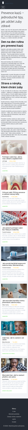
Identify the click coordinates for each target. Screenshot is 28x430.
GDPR (14, 419)
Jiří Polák (4, 161)
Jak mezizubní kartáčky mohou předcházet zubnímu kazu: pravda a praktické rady (13, 301)
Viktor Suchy (5, 305)
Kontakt (14, 422)
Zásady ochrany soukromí (14, 416)
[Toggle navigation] (3, 7)
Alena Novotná (6, 342)
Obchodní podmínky (14, 414)
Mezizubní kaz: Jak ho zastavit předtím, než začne (13, 376)
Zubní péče (5, 170)
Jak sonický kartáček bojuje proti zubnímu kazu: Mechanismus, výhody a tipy (14, 264)
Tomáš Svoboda (6, 232)
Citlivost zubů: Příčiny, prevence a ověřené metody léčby (13, 193)
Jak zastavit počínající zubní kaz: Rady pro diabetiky (12, 229)
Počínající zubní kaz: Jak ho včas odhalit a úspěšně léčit (12, 158)
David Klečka (5, 196)
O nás (14, 411)
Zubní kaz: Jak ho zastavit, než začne (13, 339)
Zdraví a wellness (7, 390)
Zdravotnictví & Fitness (8, 353)
